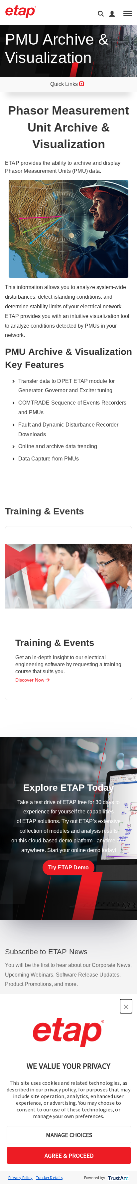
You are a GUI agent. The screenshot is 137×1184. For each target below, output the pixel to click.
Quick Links (64, 84)
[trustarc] (117, 1177)
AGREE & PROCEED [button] (69, 1155)
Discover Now (30, 680)
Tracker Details (49, 1177)
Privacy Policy (20, 1177)
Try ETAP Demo (68, 867)
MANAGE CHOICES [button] (69, 1135)
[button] (126, 1006)
